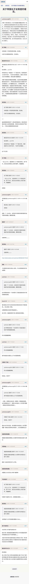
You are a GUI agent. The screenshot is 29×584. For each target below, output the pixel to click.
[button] (27, 1)
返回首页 (14, 569)
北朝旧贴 (7, 5)
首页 (2, 5)
